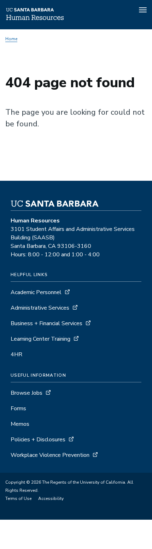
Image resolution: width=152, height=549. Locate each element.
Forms (18, 408)
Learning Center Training (40, 339)
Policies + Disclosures (38, 439)
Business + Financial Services (46, 323)
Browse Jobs (26, 393)
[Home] (35, 19)
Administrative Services (40, 308)
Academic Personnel (36, 292)
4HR (16, 354)
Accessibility (51, 498)
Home (11, 39)
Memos (20, 424)
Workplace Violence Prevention (50, 455)
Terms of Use (18, 498)
